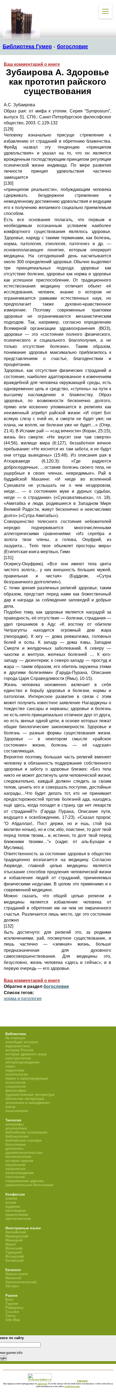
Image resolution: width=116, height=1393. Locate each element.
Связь (10, 1316)
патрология (15, 1169)
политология (16, 1074)
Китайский (14, 1260)
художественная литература (29, 1095)
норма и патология (23, 998)
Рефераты (14, 1308)
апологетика (16, 1128)
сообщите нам (72, 1386)
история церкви (19, 1161)
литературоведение (22, 1062)
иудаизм (12, 1206)
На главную (15, 1038)
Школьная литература (24, 1099)
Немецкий (14, 1240)
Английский (15, 1232)
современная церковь (24, 1181)
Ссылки (12, 1312)
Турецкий (13, 1252)
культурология (18, 1058)
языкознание (16, 1111)
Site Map (12, 1320)
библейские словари (23, 1140)
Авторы (12, 1286)
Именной (13, 1278)
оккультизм (15, 1165)
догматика (14, 1148)
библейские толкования (26, 1132)
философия (15, 1091)
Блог (9, 1300)
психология (15, 1082)
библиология (16, 1136)
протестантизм (18, 1219)
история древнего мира (26, 1054)
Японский (13, 1248)
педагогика (14, 1070)
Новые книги (16, 1274)
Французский (16, 1236)
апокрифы (14, 1124)
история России (19, 1050)
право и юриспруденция (26, 1078)
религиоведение (19, 1173)
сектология (15, 1177)
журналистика (17, 1046)
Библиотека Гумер (27, 46)
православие (16, 1215)
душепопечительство (24, 1153)
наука (10, 1066)
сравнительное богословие (29, 1185)
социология (15, 1086)
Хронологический (20, 1282)
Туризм (11, 1304)
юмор (10, 1107)
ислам (10, 1202)
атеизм (11, 1198)
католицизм (15, 1211)
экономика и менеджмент (27, 1103)
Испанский (14, 1256)
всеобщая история (21, 1042)
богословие (72, 46)
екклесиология (18, 1157)
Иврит (10, 1244)
